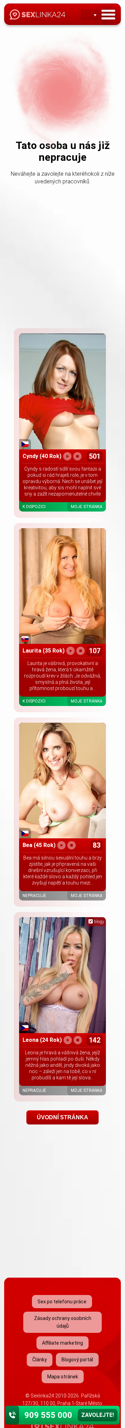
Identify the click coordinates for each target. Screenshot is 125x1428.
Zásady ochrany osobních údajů (62, 1322)
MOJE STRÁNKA (86, 506)
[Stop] (77, 456)
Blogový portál (77, 1359)
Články (39, 1359)
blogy (98, 921)
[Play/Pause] (67, 456)
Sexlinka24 (42, 1395)
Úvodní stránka (62, 1117)
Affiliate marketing (62, 1343)
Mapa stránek (62, 1376)
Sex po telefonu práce (62, 1301)
